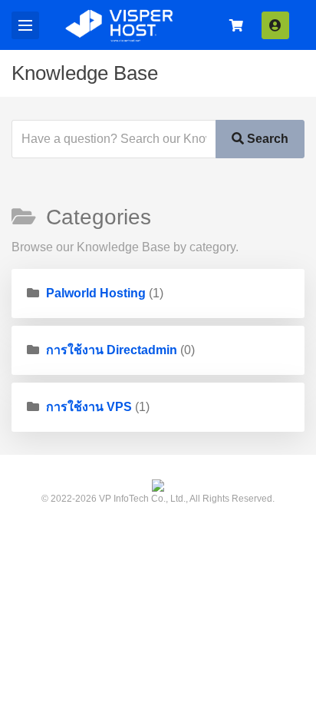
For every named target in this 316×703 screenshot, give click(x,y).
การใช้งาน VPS (89, 406)
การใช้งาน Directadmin (111, 349)
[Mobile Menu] (25, 25)
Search (266, 138)
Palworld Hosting (96, 293)
